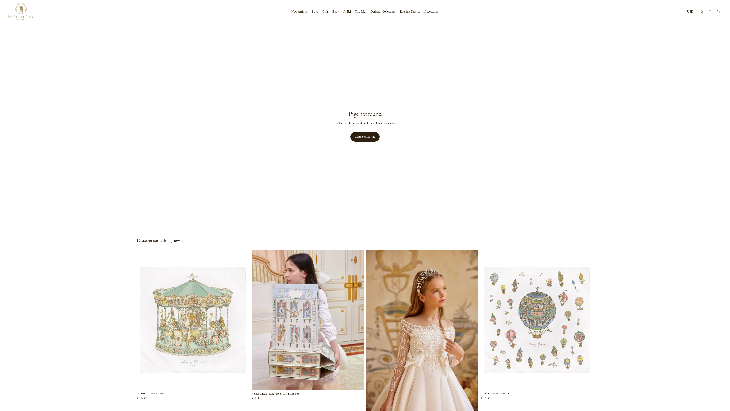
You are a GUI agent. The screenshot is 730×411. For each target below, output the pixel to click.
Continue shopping (365, 136)
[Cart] (718, 11)
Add (246, 384)
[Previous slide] (257, 320)
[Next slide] (358, 320)
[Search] (702, 11)
